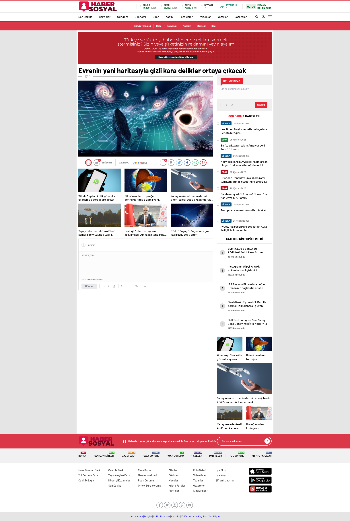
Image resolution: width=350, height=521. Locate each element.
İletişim (148, 516)
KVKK (184, 516)
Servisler (104, 16)
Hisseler (196, 454)
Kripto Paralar (262, 454)
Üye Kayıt (221, 475)
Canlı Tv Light (86, 480)
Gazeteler (240, 16)
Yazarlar (223, 16)
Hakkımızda (137, 516)
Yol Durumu (236, 454)
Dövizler (173, 475)
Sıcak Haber (200, 490)
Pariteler (215, 454)
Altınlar (173, 470)
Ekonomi (140, 16)
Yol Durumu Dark (88, 475)
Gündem (122, 16)
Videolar (205, 16)
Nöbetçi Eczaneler (119, 480)
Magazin (187, 25)
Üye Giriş (220, 470)
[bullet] (127, 286)
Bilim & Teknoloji (142, 25)
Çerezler (175, 516)
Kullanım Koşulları (198, 516)
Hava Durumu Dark (89, 470)
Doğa (159, 25)
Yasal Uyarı (214, 516)
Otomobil (201, 25)
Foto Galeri (186, 16)
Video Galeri (200, 475)
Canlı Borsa (144, 470)
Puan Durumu (175, 454)
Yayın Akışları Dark (119, 475)
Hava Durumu (151, 454)
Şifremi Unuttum (225, 480)
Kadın (169, 16)
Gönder (89, 286)
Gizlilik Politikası (161, 516)
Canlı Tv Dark (116, 470)
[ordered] (122, 286)
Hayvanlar (172, 25)
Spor (156, 16)
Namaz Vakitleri (104, 454)
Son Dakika (85, 16)
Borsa (82, 454)
